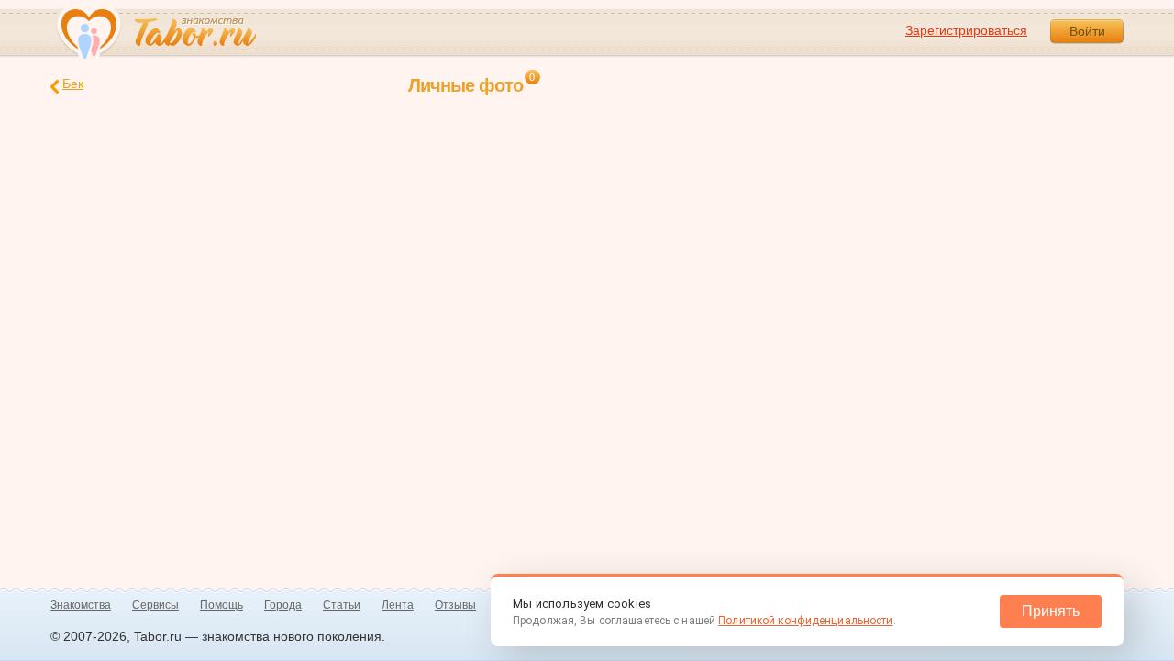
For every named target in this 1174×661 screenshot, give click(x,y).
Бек (72, 83)
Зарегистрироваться (966, 30)
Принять (1051, 611)
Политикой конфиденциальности (805, 620)
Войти (1087, 31)
